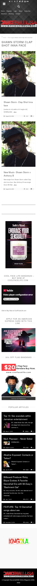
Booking (11, 14)
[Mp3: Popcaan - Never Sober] (7, 443)
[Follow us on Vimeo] (9, 1)
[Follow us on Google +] (12, 1)
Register (9, 11)
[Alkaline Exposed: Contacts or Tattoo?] (7, 464)
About (20, 11)
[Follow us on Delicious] (22, 1)
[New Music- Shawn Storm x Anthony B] (18, 144)
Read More (28, 94)
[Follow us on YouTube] (25, 1)
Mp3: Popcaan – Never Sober (18, 438)
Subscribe (27, 11)
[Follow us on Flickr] (27, 1)
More (21, 427)
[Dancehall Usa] (18, 23)
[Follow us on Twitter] (19, 1)
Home (3, 11)
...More (14, 112)
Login (15, 11)
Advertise (4, 14)
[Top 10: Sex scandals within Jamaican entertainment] (7, 425)
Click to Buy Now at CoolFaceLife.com (14, 311)
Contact (18, 14)
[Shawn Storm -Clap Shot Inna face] (18, 74)
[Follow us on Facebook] (17, 1)
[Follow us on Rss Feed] (14, 1)
